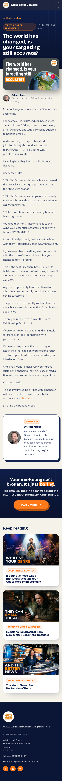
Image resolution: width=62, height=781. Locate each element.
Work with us (31, 505)
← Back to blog (12, 17)
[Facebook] (5, 768)
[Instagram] (13, 768)
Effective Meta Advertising (13, 26)
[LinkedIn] (20, 768)
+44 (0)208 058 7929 (17, 756)
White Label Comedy (24, 4)
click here (26, 398)
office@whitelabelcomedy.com (24, 761)
